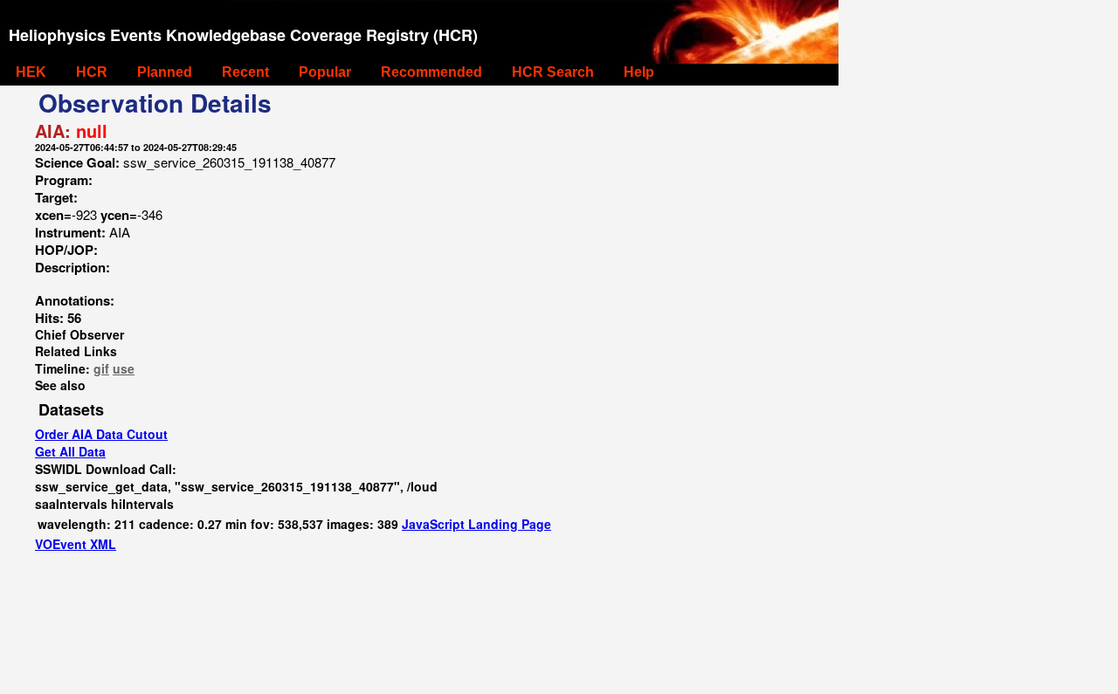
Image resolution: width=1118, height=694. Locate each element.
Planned (164, 72)
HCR (91, 72)
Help (639, 72)
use (124, 368)
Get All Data (70, 451)
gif (101, 368)
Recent (245, 72)
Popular (325, 72)
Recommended (431, 72)
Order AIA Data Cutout (101, 434)
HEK (31, 72)
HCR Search (553, 72)
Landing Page (509, 524)
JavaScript (435, 524)
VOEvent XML (75, 544)
